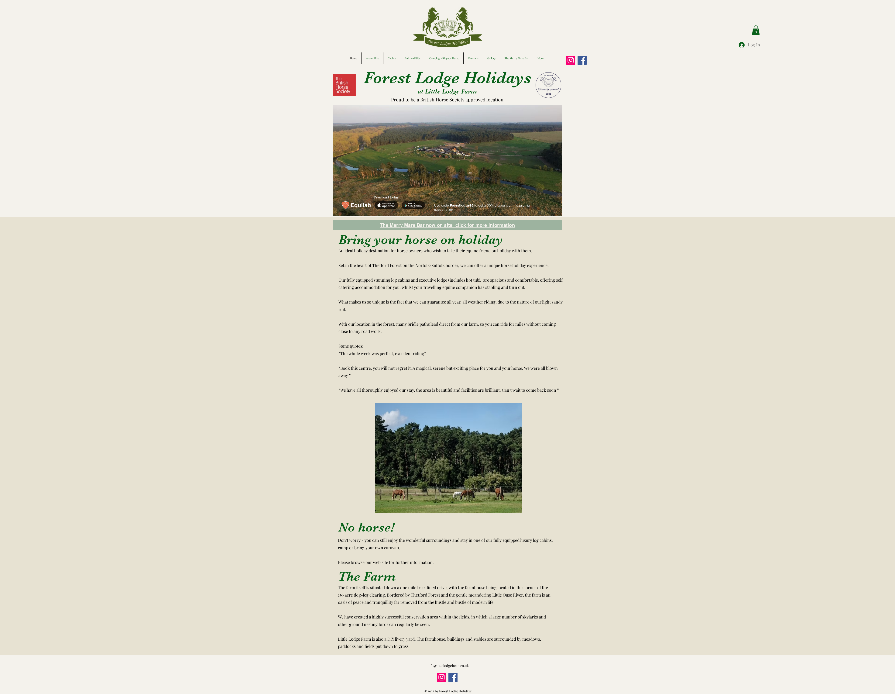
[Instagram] (570, 60)
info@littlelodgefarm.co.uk (448, 665)
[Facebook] (582, 60)
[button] (756, 30)
